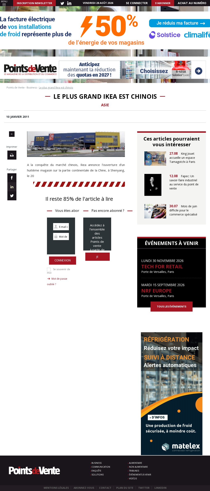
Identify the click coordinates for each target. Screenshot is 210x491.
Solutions (97, 474)
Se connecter (137, 3)
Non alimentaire (138, 466)
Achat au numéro (192, 3)
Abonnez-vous (84, 488)
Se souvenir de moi (58, 271)
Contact (105, 488)
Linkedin (160, 488)
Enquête (96, 470)
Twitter (144, 488)
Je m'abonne (97, 259)
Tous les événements (171, 306)
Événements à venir (140, 474)
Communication (100, 466)
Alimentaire (135, 463)
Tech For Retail (162, 266)
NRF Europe (156, 290)
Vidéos (133, 478)
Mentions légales (56, 488)
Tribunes (134, 470)
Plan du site (124, 488)
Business (96, 463)
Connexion (63, 260)
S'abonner (162, 3)
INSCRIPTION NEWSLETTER (34, 3)
